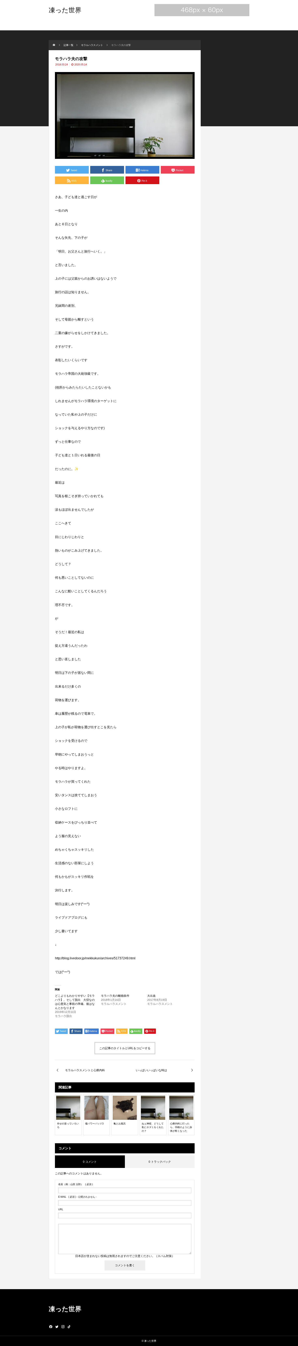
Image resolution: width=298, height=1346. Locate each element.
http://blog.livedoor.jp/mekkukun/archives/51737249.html (95, 958)
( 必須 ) (75, 1184)
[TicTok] (69, 1327)
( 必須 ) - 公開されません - (77, 1197)
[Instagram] (63, 1327)
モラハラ (61, 373)
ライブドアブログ (68, 917)
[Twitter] (57, 1327)
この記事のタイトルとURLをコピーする (124, 1048)
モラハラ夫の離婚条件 (115, 995)
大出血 (151, 995)
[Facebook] (51, 1327)
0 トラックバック (160, 1161)
